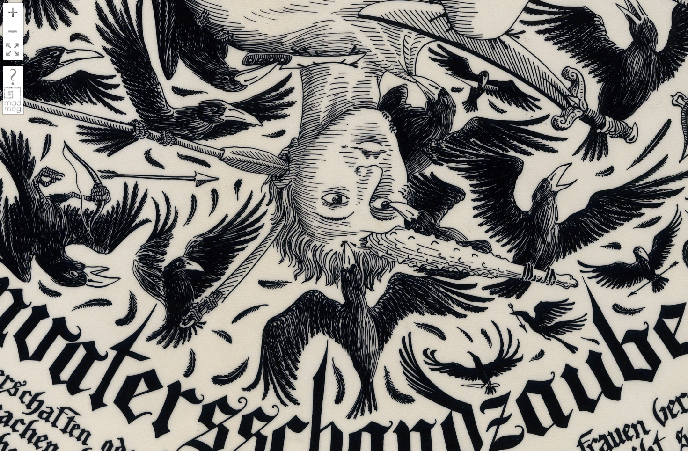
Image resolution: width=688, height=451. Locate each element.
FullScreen (12, 50)
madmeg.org (12, 99)
